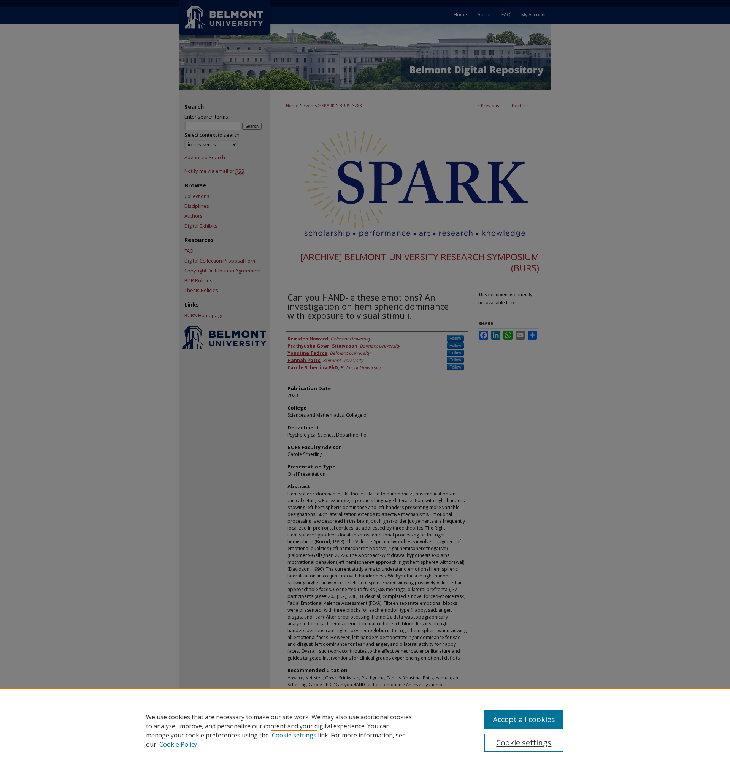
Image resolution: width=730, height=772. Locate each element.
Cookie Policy (178, 744)
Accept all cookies (524, 719)
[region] (365, 730)
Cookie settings (294, 735)
